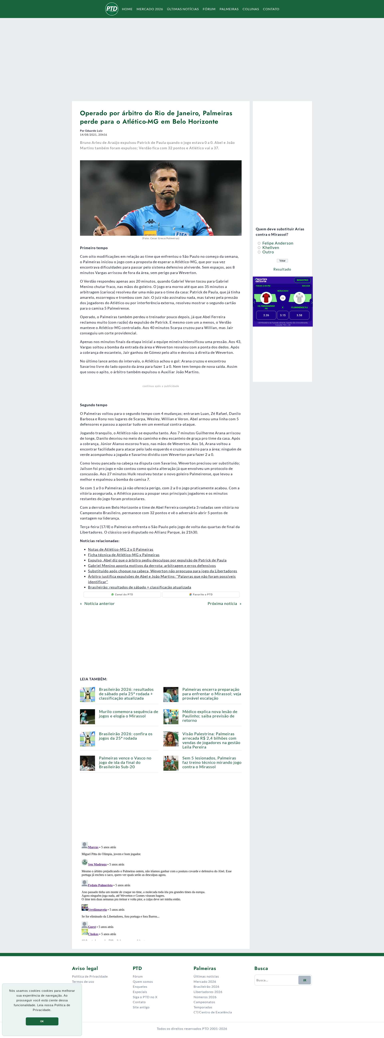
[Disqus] (161, 890)
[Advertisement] (192, 57)
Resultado (282, 269)
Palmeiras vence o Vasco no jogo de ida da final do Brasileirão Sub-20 (125, 762)
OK (42, 1021)
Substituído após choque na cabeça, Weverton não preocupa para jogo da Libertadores (162, 571)
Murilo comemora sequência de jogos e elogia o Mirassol (128, 713)
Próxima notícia (222, 603)
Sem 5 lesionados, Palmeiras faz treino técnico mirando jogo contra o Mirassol (212, 762)
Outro (267, 251)
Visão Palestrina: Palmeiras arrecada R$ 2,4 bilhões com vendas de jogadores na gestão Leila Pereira (211, 740)
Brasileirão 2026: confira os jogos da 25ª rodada (126, 735)
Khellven (270, 247)
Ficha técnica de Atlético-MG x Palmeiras (124, 555)
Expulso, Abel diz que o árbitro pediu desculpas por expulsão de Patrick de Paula (157, 560)
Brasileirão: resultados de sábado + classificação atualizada (139, 587)
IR (304, 980)
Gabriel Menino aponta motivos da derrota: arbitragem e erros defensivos (152, 565)
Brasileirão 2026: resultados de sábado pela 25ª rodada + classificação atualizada (126, 693)
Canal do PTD (124, 594)
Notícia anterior (99, 603)
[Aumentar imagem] (236, 165)
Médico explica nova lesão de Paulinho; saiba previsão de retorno (209, 716)
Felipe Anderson (277, 243)
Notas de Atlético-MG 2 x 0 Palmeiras (120, 549)
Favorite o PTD (203, 594)
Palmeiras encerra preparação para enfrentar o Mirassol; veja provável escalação (211, 693)
